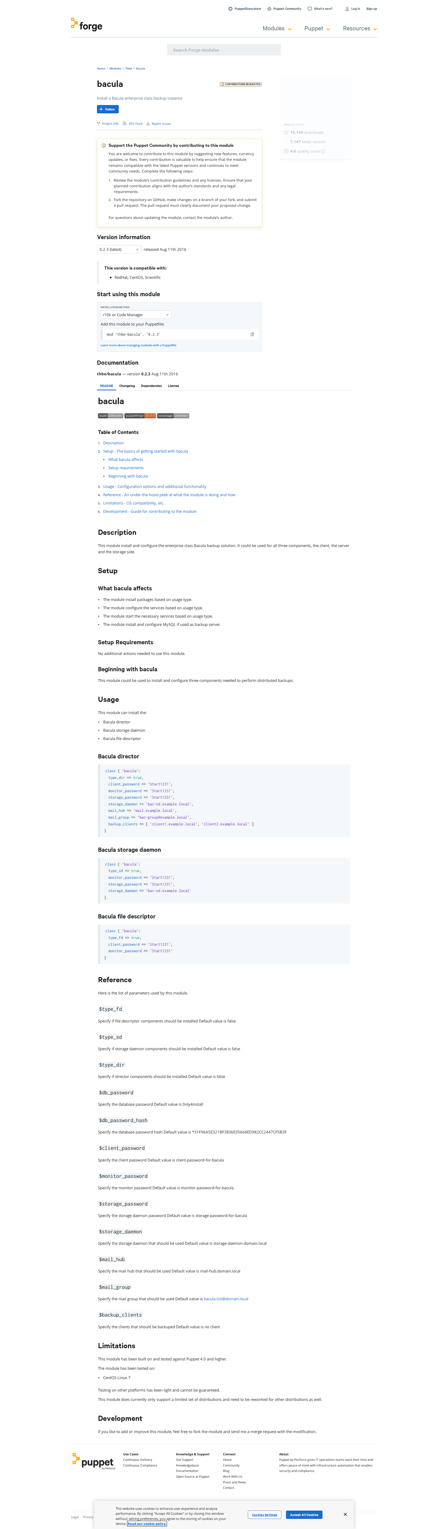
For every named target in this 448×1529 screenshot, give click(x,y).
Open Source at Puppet (192, 1476)
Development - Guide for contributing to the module (150, 511)
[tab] (106, 385)
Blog (226, 1471)
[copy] (252, 334)
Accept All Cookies (304, 1515)
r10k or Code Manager (123, 314)
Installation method (115, 307)
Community (231, 1465)
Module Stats (294, 124)
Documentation (187, 1471)
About (227, 1459)
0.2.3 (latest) (110, 249)
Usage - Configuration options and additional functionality (154, 486)
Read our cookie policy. (147, 1523)
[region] (224, 1515)
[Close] (345, 1514)
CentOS (136, 277)
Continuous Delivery (137, 1459)
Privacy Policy (92, 1517)
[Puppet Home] (94, 1470)
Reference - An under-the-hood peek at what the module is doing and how (169, 494)
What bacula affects (125, 459)
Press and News (234, 1482)
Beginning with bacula (128, 476)
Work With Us (232, 1476)
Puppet (313, 28)
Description (113, 442)
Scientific (153, 277)
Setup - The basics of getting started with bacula (145, 451)
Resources (356, 28)
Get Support (184, 1459)
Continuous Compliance (140, 1465)
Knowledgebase (187, 1465)
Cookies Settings (264, 1515)
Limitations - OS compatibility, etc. (133, 503)
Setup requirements (126, 467)
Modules (274, 28)
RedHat (121, 277)
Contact (228, 1487)
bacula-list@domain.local (226, 1298)
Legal (75, 1517)
